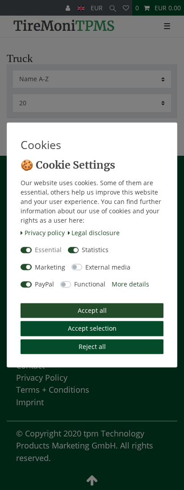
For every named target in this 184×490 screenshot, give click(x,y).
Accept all (92, 310)
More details (130, 284)
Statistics (95, 250)
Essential (48, 250)
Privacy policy (45, 232)
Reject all (92, 346)
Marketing (50, 267)
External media (107, 267)
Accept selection (92, 328)
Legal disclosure (95, 232)
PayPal (44, 284)
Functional (89, 284)
